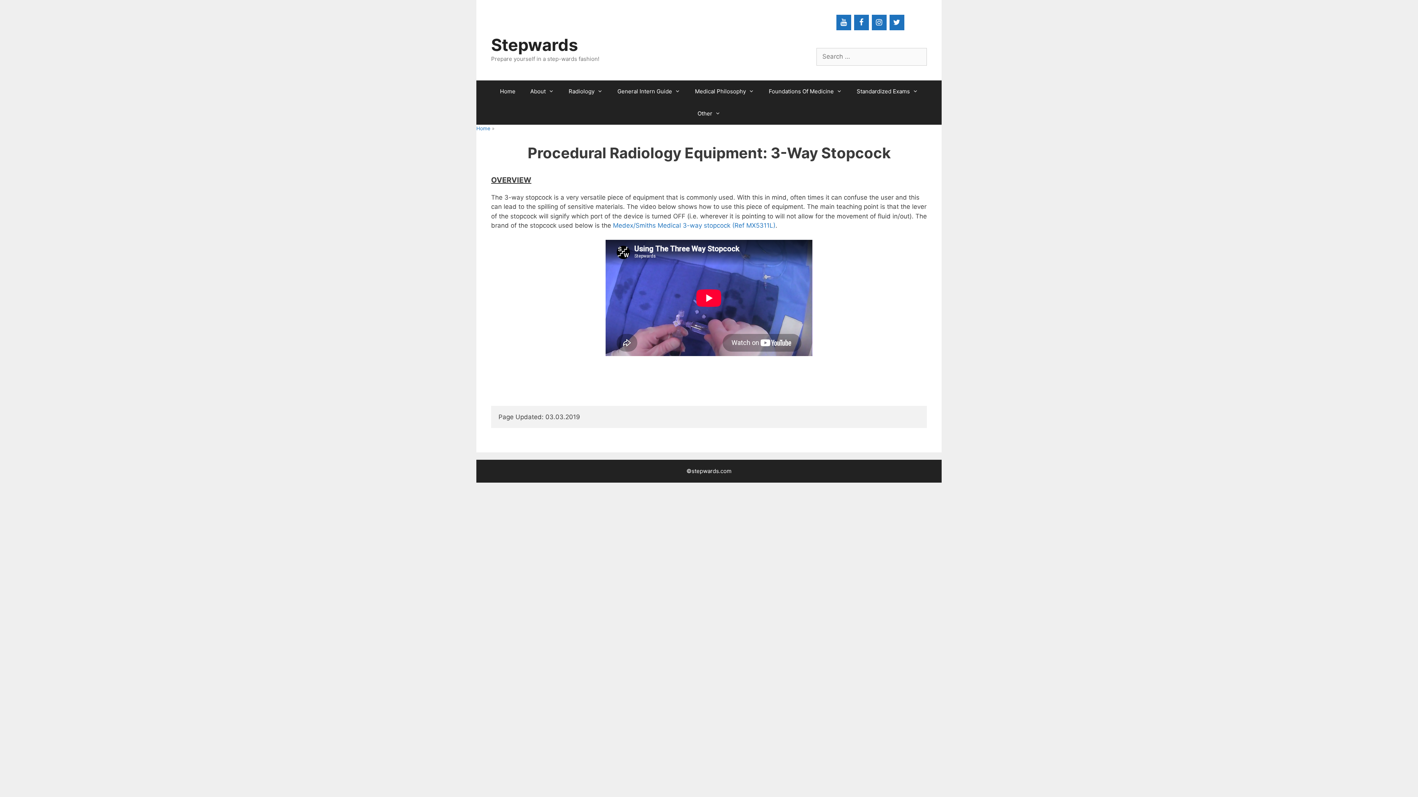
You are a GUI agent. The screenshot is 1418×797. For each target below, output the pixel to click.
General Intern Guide (644, 91)
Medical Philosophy (720, 91)
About (538, 91)
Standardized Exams (883, 91)
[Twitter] (897, 22)
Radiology (582, 91)
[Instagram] (879, 22)
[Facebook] (861, 22)
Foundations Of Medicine (801, 91)
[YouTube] (843, 22)
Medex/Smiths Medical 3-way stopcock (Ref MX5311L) (694, 225)
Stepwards (534, 45)
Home (508, 91)
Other (705, 113)
